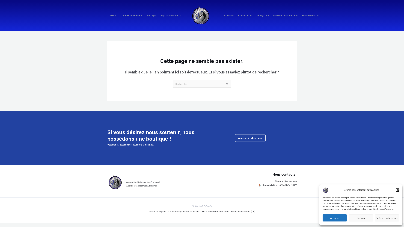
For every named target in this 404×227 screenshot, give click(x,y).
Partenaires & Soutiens (285, 15)
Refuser (361, 218)
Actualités (228, 15)
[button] (397, 190)
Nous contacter (310, 15)
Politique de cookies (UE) (243, 211)
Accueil (113, 15)
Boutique (151, 15)
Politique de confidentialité (215, 211)
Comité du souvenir (132, 15)
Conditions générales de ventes (184, 211)
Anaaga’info (263, 15)
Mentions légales (157, 211)
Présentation (245, 15)
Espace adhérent (169, 15)
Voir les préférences (387, 218)
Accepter (335, 218)
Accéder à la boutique (250, 138)
